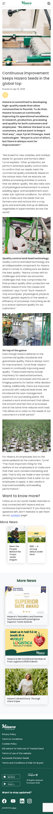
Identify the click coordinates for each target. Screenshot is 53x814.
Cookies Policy (9, 743)
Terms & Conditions (12, 739)
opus (14, 808)
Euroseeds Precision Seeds (15, 758)
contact (15, 515)
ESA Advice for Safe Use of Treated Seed (23, 748)
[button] (3, 3)
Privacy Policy (9, 734)
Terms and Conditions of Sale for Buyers (22, 762)
